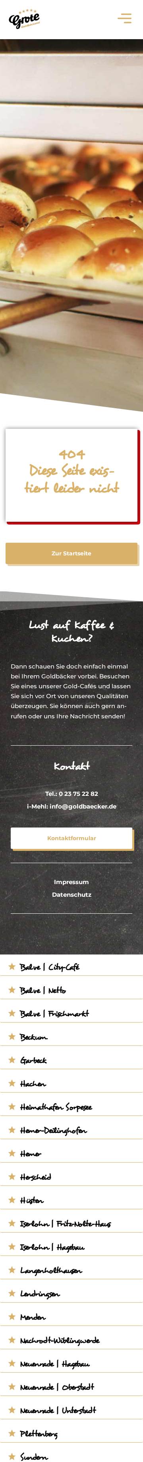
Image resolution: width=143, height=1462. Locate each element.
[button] (124, 19)
